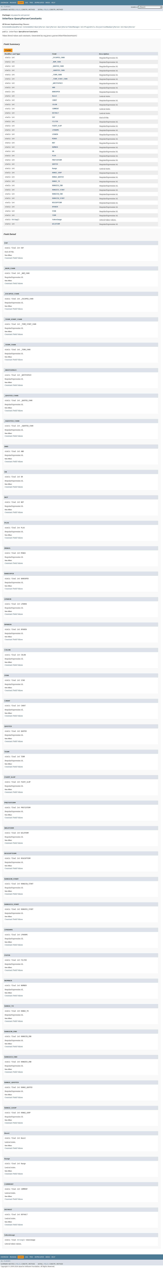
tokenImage (57, 220)
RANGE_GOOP (57, 173)
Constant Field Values (14, 258)
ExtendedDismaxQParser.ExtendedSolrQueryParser (23, 27)
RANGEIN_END (57, 194)
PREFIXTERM (57, 160)
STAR (54, 211)
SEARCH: (134, 7)
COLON (54, 104)
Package (13, 2)
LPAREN (55, 134)
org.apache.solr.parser (20, 15)
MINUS (54, 139)
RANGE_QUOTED (58, 177)
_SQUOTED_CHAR (58, 70)
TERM (54, 215)
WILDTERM (56, 224)
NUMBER (55, 147)
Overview (4, 2)
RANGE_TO (56, 181)
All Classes (5, 7)
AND (53, 87)
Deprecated (39, 2)
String (14, 220)
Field (18, 9)
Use (26, 2)
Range (54, 168)
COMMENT (55, 109)
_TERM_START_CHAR (59, 79)
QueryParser (51, 27)
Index (47, 2)
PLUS (54, 156)
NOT (53, 143)
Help (53, 2)
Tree (31, 2)
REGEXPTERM (57, 203)
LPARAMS (55, 130)
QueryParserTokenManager (69, 27)
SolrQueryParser (128, 27)
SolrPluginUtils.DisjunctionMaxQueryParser (100, 27)
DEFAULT (55, 113)
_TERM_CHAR (57, 75)
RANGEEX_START (58, 190)
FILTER (55, 121)
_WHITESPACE (57, 83)
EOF (53, 117)
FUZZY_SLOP (57, 126)
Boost (54, 96)
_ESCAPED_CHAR (58, 57)
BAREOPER (56, 92)
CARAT (54, 100)
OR (53, 151)
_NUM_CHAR (56, 62)
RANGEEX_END (57, 185)
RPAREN (55, 207)
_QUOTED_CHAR (58, 66)
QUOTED (55, 164)
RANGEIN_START (58, 198)
